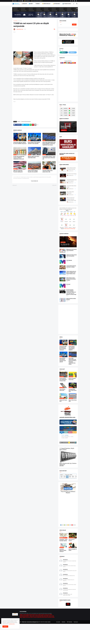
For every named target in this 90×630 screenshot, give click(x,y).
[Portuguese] (69, 63)
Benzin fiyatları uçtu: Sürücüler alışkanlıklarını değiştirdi (72, 348)
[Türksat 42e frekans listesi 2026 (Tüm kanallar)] (63, 256)
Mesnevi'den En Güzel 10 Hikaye (71, 173)
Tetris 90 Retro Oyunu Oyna (62, 390)
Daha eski (54, 185)
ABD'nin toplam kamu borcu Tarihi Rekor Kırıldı (33, 157)
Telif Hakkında (69, 260)
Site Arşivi (68, 284)
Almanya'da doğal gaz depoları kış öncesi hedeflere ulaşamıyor (19, 143)
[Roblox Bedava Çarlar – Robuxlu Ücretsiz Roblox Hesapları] (63, 279)
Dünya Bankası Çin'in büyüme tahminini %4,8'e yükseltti (34, 143)
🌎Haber (31, 3)
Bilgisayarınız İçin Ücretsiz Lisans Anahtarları (71, 250)
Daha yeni (15, 185)
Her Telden (62, 174)
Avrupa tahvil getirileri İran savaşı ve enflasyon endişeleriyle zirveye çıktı (18, 158)
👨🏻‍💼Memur (37, 3)
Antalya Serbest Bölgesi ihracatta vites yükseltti (33, 171)
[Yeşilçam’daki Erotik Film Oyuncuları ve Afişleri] (63, 267)
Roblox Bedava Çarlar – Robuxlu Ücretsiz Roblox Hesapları (71, 279)
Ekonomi (20, 20)
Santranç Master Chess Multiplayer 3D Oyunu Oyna (63, 379)
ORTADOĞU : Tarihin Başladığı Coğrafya (63, 540)
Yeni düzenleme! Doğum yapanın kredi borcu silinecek (72, 180)
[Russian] (71, 63)
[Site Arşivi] (63, 286)
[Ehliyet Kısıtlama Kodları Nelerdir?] (63, 300)
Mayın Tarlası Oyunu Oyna (73, 401)
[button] (74, 3)
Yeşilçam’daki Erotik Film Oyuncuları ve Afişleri (71, 266)
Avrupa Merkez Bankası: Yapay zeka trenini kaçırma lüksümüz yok (48, 158)
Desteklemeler (62, 180)
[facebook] (70, 1)
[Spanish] (73, 63)
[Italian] (67, 63)
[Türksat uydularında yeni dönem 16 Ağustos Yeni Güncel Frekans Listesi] (63, 273)
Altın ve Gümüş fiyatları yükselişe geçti (70, 192)
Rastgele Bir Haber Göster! (68, 158)
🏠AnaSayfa (24, 3)
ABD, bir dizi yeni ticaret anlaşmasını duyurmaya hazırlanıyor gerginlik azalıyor (71, 199)
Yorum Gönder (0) (34, 180)
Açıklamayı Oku (12, 623)
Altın (61, 192)
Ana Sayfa (15, 20)
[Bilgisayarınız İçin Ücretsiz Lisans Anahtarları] (63, 251)
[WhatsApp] (31, 125)
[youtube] (74, 1)
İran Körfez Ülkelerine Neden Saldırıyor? (63, 550)
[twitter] (72, 1)
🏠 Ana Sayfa (14, 0)
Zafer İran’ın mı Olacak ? (72, 540)
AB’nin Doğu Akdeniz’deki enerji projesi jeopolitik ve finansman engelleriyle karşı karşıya (48, 143)
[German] (65, 63)
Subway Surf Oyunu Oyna (63, 401)
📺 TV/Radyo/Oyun (67, 3)
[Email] (35, 125)
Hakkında (63, 621)
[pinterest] (76, 1)
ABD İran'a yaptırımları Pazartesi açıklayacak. (18, 171)
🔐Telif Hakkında (27, 0)
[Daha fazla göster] (38, 125)
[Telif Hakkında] (63, 262)
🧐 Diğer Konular (46, 3)
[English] (61, 63)
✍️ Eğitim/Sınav (56, 3)
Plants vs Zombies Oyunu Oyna (72, 379)
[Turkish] (75, 63)
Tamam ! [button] (5, 626)
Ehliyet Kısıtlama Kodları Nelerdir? (71, 299)
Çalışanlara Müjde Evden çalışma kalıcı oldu (47, 171)
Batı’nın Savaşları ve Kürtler (73, 550)
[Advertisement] (34, 41)
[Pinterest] (33, 125)
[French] (63, 63)
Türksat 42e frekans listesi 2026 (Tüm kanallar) (71, 255)
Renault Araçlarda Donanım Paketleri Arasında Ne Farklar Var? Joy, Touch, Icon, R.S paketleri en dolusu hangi (71, 292)
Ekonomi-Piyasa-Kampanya (26, 121)
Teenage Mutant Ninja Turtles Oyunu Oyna (72, 390)
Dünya (61, 198)
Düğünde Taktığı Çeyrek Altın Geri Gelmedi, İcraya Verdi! (71, 168)
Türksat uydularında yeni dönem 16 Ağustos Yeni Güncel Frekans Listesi (71, 272)
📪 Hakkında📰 (20, 0)
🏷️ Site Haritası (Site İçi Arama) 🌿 (36, 0)
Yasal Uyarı (76, 621)
